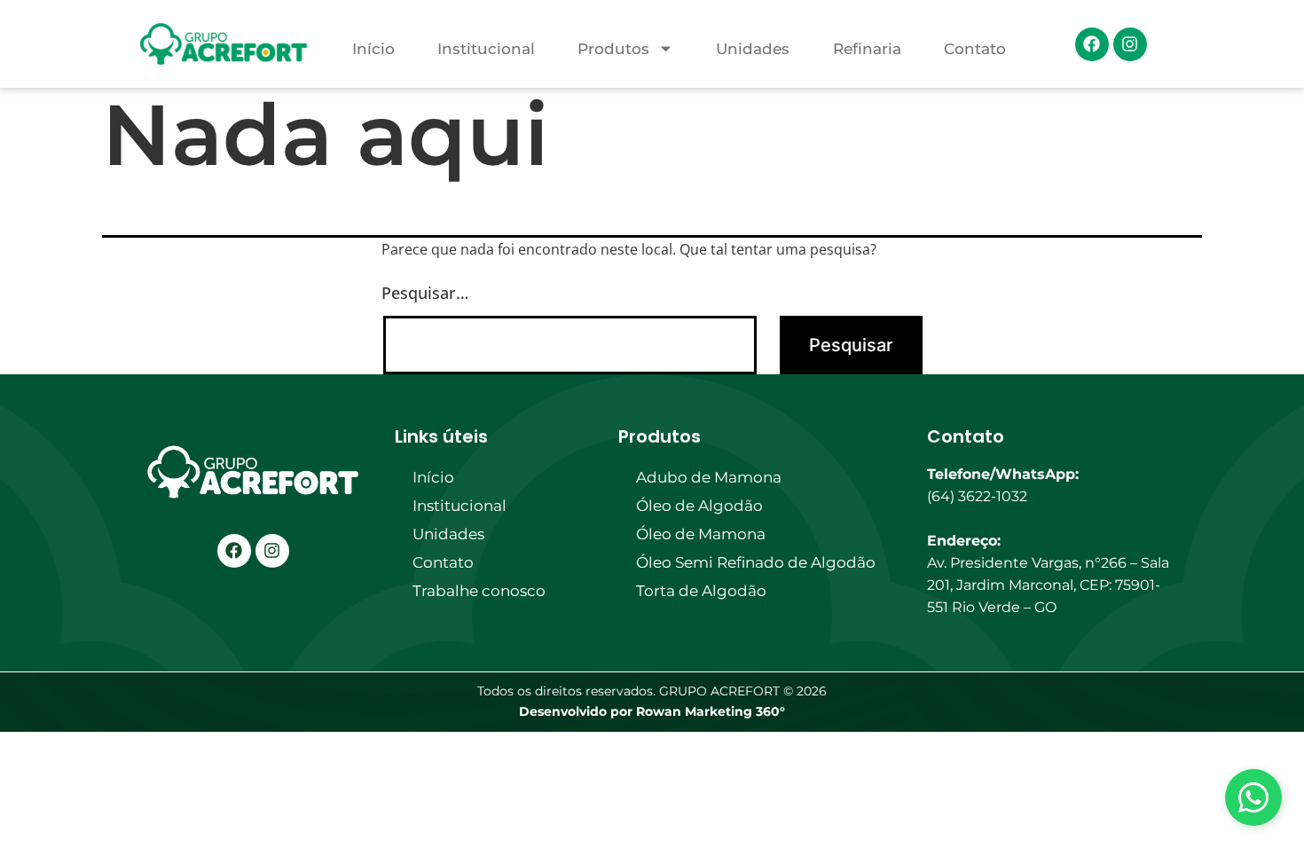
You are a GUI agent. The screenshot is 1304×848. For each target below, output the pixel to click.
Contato (975, 49)
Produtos (613, 49)
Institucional (486, 49)
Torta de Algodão (701, 591)
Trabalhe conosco (479, 591)
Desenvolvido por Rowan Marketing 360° (652, 711)
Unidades (752, 49)
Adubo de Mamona (709, 477)
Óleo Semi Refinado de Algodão (756, 562)
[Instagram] (1130, 44)
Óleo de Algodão (699, 505)
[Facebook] (1092, 44)
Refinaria (867, 49)
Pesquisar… (424, 292)
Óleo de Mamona (701, 534)
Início (373, 49)
